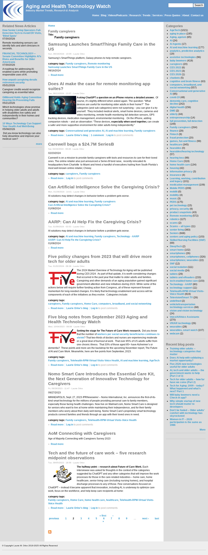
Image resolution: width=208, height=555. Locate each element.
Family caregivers (76, 63)
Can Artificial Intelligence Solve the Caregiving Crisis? (104, 187)
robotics (174, 219)
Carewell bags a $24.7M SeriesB (81, 144)
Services (157, 15)
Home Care (90, 303)
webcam (175, 333)
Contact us (197, 15)
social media (177, 270)
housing (174, 168)
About (185, 15)
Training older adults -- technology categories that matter (185, 351)
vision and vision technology (186, 310)
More (203, 429)
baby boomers (178, 60)
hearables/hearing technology (187, 151)
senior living (177, 229)
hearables (175, 148)
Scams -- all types (180, 226)
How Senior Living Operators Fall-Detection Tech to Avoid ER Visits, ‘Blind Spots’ (22, 33)
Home (95, 15)
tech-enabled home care (184, 280)
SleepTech (176, 246)
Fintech (174, 134)
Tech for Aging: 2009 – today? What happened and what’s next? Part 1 (187, 388)
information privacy (181, 171)
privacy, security (179, 208)
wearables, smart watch (183, 330)
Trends (147, 15)
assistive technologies (183, 57)
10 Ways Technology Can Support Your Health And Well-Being (21, 125)
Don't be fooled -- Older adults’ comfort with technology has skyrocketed (187, 413)
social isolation (178, 267)
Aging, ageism (178, 37)
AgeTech (154, 360)
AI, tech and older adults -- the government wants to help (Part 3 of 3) (187, 373)
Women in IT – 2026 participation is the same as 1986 (186, 422)
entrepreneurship (180, 117)
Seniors (174, 233)
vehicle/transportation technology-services (182, 306)
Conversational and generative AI (85, 130)
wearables (176, 326)
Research (135, 15)
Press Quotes (172, 15)
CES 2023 (175, 71)
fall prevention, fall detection (186, 121)
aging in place (178, 33)
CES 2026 (175, 74)
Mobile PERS (177, 188)
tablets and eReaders (182, 277)
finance (174, 130)
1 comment (97, 135)
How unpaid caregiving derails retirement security (19, 81)
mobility (174, 195)
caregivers (72, 173)
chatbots (175, 77)
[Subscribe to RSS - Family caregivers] (49, 532)
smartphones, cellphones (184, 256)
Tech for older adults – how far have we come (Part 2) (187, 381)
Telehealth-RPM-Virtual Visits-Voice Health (94, 360)
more (39, 144)
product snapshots (181, 212)
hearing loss (177, 157)
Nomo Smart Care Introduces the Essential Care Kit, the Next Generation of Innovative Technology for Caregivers (101, 378)
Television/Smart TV (181, 297)
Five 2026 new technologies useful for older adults (186, 365)
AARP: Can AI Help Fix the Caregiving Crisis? (94, 221)
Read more (57, 75)
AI (171, 40)
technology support (181, 287)
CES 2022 (175, 67)
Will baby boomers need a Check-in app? (184, 396)
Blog (103, 15)
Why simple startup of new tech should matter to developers (185, 404)
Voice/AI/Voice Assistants (184, 317)
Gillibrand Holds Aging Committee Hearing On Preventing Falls (21, 99)
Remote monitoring (99, 63)
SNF (172, 263)
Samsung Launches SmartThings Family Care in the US (80, 67)
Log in (109, 135)
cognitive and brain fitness (185, 81)
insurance (175, 175)
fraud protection (179, 137)
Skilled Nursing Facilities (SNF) (187, 240)
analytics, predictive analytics (187, 50)
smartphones (177, 253)
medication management (184, 184)
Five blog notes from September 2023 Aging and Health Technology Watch (97, 319)
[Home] (13, 10)
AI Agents (175, 44)
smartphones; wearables (184, 260)
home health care (95, 500)
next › (145, 518)
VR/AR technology (180, 323)
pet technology (178, 205)
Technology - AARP (128, 236)
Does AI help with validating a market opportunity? (187, 359)
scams (174, 222)
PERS (173, 202)
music (173, 198)
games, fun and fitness (183, 141)
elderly (174, 114)
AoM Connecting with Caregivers (82, 433)
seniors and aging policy (184, 236)
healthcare (112, 500)
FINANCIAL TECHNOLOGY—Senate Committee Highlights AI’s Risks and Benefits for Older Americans (21, 57)
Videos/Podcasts (118, 15)
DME (172, 110)
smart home (177, 249)
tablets (174, 274)
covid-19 (175, 97)
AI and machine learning (119, 130)
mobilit (174, 191)
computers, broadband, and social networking (125, 303)
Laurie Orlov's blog (77, 135)
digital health (177, 107)
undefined (175, 301)
